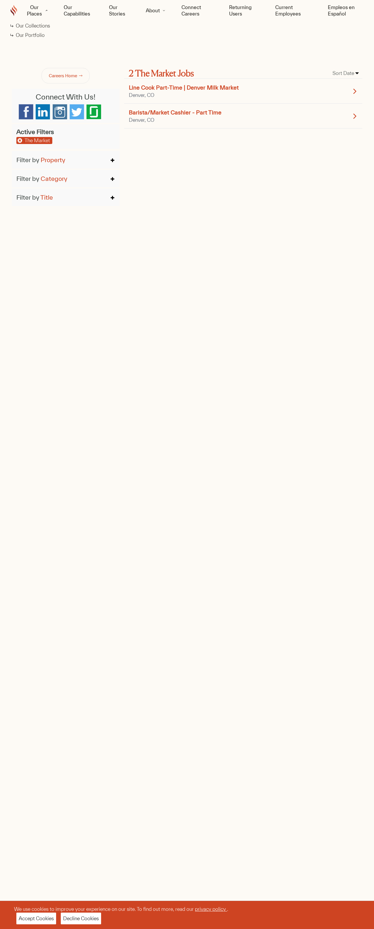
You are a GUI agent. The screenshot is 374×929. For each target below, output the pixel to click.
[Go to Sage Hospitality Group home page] (13, 10)
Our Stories (117, 10)
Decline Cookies (81, 918)
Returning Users (240, 10)
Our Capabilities (77, 10)
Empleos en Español (341, 10)
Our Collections (33, 25)
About (153, 10)
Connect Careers (191, 10)
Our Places (34, 10)
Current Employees (288, 10)
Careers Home (63, 75)
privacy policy (211, 909)
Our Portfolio (30, 35)
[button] (65, 160)
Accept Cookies (36, 918)
